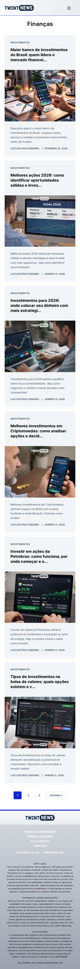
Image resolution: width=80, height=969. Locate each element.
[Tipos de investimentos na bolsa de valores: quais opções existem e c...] (40, 722)
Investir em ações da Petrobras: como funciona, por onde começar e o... (39, 556)
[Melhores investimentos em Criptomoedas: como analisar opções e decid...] (40, 471)
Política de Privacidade (40, 831)
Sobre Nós (40, 845)
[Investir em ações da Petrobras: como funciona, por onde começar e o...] (40, 597)
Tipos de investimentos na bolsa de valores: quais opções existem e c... (39, 681)
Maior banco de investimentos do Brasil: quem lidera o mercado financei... (39, 54)
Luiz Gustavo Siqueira (24, 148)
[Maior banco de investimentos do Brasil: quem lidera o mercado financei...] (40, 95)
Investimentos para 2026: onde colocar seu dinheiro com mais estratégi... (39, 305)
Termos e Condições (40, 836)
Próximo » (56, 795)
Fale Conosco (40, 841)
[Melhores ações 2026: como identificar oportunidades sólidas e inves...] (40, 221)
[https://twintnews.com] (19, 7)
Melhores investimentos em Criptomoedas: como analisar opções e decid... (38, 431)
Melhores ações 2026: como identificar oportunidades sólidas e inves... (37, 180)
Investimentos (20, 42)
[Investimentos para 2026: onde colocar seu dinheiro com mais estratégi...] (40, 346)
